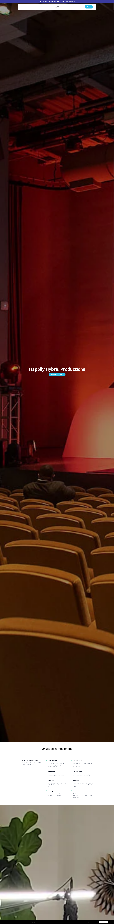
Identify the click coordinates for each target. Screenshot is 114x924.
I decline (93, 922)
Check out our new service (67, 1)
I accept (103, 922)
